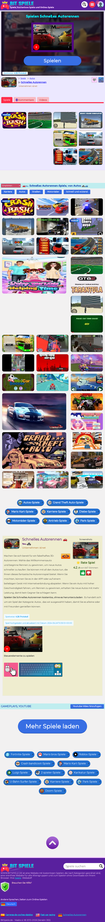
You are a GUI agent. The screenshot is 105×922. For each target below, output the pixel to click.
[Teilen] (101, 80)
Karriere (8, 191)
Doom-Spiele (53, 790)
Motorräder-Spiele (23, 520)
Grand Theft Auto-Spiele (68, 502)
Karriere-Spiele (56, 511)
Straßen (36, 191)
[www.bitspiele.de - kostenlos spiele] (18, 867)
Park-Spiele (87, 520)
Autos (22, 191)
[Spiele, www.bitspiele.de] (18, 5)
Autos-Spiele (31, 502)
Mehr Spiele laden (52, 726)
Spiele (6, 100)
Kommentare (25, 100)
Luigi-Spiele (20, 772)
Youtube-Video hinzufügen (87, 706)
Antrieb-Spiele (58, 520)
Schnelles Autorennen (74, 915)
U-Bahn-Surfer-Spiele (23, 781)
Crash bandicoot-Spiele (35, 763)
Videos (43, 100)
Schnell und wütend (77, 191)
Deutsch (11, 904)
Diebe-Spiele (87, 511)
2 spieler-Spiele (50, 772)
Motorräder (53, 191)
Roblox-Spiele (87, 754)
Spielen (52, 60)
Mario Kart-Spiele (22, 511)
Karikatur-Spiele (84, 772)
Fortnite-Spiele (20, 754)
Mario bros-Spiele (54, 754)
